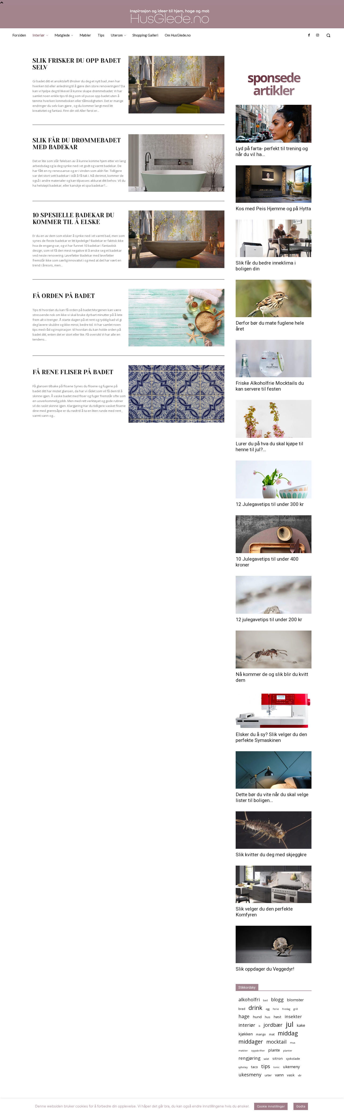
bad (265, 1000)
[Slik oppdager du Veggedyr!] (273, 944)
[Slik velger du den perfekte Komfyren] (273, 884)
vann (279, 1074)
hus (267, 1017)
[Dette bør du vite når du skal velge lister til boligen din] (273, 770)
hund (257, 1016)
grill (295, 1009)
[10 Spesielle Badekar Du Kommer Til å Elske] (176, 239)
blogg (277, 999)
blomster (295, 999)
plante (274, 1050)
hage (243, 1016)
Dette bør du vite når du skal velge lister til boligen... (272, 797)
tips (265, 1066)
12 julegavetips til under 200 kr (269, 619)
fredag (286, 1009)
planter (287, 1050)
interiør (246, 1025)
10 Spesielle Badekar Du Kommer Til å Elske (73, 218)
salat (266, 1058)
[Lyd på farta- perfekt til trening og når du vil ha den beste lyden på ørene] (273, 124)
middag (288, 1033)
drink (255, 1007)
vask (291, 1075)
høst (277, 1016)
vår (300, 1075)
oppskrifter (258, 1050)
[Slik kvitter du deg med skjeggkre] (273, 830)
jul (289, 1024)
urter (268, 1075)
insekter (293, 1016)
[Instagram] (317, 35)
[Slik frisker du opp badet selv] (176, 84)
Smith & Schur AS (137, 1110)
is (259, 1025)
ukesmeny (249, 1074)
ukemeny (291, 1066)
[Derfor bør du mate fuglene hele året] (273, 298)
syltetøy (243, 1067)
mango (261, 1034)
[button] (328, 35)
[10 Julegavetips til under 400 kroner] (273, 534)
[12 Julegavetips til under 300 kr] (273, 479)
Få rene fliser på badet (73, 372)
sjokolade (293, 1058)
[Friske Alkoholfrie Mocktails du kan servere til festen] (273, 358)
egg (268, 1009)
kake (301, 1025)
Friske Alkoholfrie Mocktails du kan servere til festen (270, 386)
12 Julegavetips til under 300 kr (270, 504)
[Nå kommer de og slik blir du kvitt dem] (273, 649)
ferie (276, 1009)
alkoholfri (249, 999)
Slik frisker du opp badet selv (77, 64)
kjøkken (245, 1033)
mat (271, 1034)
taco (254, 1066)
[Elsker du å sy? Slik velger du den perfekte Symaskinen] (273, 710)
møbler (243, 1050)
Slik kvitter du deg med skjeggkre (271, 854)
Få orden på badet (64, 295)
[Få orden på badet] (176, 317)
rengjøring (249, 1058)
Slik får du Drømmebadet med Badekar (77, 144)
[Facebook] (309, 35)
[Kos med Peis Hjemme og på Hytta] (273, 184)
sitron (277, 1058)
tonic (276, 1067)
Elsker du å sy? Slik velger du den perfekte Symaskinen (271, 737)
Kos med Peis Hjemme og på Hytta (273, 208)
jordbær (272, 1024)
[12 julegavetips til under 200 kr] (273, 595)
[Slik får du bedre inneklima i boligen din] (273, 238)
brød (241, 1009)
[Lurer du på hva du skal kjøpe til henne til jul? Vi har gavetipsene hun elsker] (273, 419)
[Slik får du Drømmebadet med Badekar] (176, 163)
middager (250, 1041)
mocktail (276, 1041)
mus (292, 1042)
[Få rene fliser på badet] (176, 394)
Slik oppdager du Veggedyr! (265, 969)
